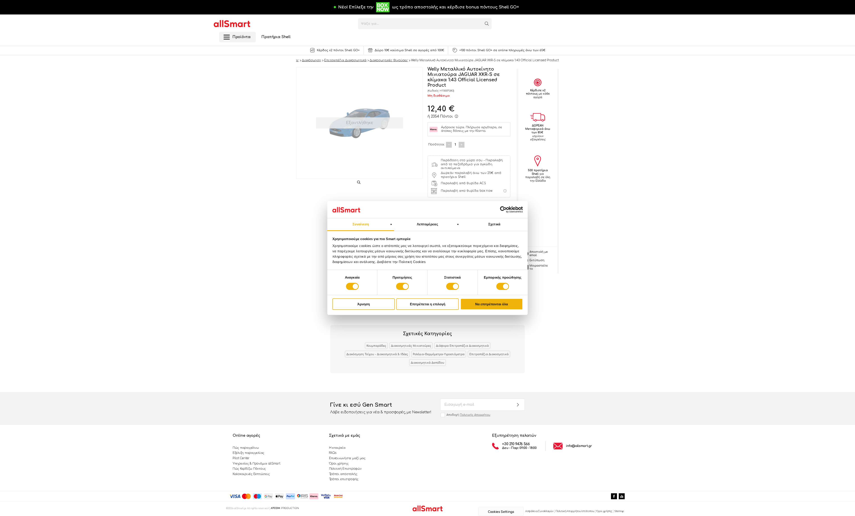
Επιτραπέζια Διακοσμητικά (489, 354)
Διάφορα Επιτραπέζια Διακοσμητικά (462, 345)
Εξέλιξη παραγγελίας (248, 453)
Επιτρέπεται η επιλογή (427, 304)
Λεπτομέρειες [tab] (427, 224)
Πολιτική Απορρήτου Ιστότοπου (575, 511)
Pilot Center (241, 458)
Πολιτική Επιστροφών (345, 468)
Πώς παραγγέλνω (246, 447)
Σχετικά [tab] (494, 224)
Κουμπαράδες (376, 345)
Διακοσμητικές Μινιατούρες (411, 345)
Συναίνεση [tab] (360, 224)
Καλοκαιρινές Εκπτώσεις (251, 474)
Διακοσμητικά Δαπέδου (427, 362)
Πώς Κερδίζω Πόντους (249, 468)
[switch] (402, 286)
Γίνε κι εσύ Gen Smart (380, 408)
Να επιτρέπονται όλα (491, 304)
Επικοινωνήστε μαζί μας (347, 458)
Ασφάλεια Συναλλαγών (539, 511)
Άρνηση (363, 304)
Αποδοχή (468, 414)
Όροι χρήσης (339, 463)
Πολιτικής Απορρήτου (475, 414)
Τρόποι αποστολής (343, 474)
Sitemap (619, 511)
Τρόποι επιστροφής (344, 479)
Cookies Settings (501, 512)
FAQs (332, 453)
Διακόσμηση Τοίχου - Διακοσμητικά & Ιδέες (377, 354)
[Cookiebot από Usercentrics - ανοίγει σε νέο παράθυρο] (503, 209)
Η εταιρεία (337, 447)
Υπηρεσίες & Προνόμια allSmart (256, 463)
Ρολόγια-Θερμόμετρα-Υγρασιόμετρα (438, 354)
